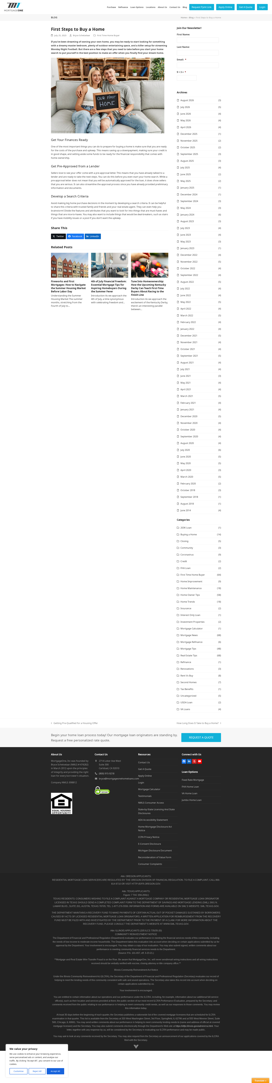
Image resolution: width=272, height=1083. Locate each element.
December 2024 (188, 194)
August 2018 (187, 503)
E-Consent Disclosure (149, 843)
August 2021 (187, 362)
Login (141, 782)
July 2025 (185, 167)
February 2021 (188, 402)
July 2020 (185, 449)
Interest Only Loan (190, 615)
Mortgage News (189, 635)
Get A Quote (144, 769)
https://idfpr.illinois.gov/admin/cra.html (194, 1026)
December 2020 (188, 416)
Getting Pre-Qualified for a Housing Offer (74, 723)
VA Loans (185, 709)
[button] (58, 236)
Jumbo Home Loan (192, 800)
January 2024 (187, 214)
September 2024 (189, 201)
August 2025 (187, 160)
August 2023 (187, 221)
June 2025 (185, 174)
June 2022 (185, 295)
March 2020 (186, 476)
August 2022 (187, 281)
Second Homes (188, 682)
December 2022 (188, 254)
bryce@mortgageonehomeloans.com (119, 778)
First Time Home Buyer (108, 35)
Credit (183, 561)
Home (184, 17)
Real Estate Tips (188, 655)
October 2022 (187, 268)
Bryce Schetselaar (81, 35)
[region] (37, 1060)
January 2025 (187, 187)
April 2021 (185, 389)
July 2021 (185, 369)
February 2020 (188, 483)
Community (186, 547)
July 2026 (185, 107)
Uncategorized (188, 695)
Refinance (185, 662)
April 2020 (185, 470)
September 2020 (189, 436)
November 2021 (188, 342)
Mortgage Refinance (191, 642)
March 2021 (186, 396)
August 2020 (187, 443)
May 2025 (185, 181)
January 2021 (187, 409)
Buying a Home (188, 534)
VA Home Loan (189, 793)
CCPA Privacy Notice (148, 837)
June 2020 (185, 456)
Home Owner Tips (190, 594)
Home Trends (187, 601)
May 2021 (185, 382)
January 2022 (187, 329)
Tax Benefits (186, 689)
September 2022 (189, 275)
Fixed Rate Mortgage (193, 779)
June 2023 (185, 234)
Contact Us (144, 762)
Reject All (37, 1071)
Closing (184, 541)
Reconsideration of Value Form (154, 857)
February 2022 (188, 322)
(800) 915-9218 (106, 773)
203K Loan (186, 527)
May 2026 (185, 120)
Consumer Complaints (150, 864)
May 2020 (185, 463)
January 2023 (187, 248)
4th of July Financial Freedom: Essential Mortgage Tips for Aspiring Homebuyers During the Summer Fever (109, 286)
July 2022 (185, 288)
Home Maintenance (191, 588)
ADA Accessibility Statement (153, 819)
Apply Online (145, 775)
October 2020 (187, 429)
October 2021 (187, 349)
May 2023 (185, 241)
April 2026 (185, 127)
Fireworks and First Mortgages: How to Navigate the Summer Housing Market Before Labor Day (68, 286)
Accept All (55, 1071)
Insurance (185, 608)
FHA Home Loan (190, 786)
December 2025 (188, 133)
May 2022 (185, 302)
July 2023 (185, 228)
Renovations (187, 668)
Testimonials (145, 795)
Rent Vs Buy (186, 675)
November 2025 (188, 140)
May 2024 (185, 208)
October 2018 (187, 490)
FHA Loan (185, 568)
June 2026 (185, 113)
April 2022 (185, 308)
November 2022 (188, 261)
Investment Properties (192, 621)
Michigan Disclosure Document (155, 850)
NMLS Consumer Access (151, 802)
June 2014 (185, 510)
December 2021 (188, 335)
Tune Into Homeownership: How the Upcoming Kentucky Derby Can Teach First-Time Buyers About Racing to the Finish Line (148, 288)
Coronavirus (187, 554)
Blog (191, 17)
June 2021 (185, 375)
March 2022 (186, 315)
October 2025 (187, 147)
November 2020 (188, 423)
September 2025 (189, 154)
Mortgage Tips (188, 648)
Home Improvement (191, 581)
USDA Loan (186, 702)
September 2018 (189, 496)
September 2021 (189, 355)
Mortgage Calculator (191, 628)
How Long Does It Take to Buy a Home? (198, 723)
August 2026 (187, 100)
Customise (19, 1071)
